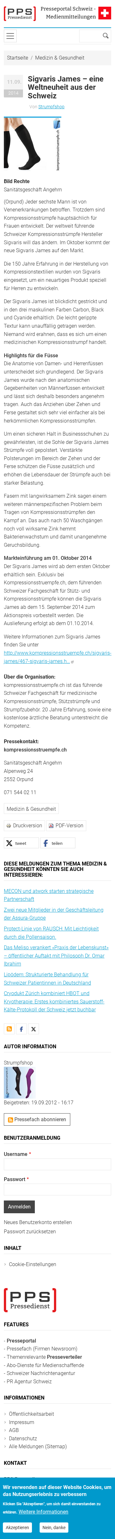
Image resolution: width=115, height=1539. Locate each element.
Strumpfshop (51, 106)
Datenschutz (23, 1439)
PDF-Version (69, 826)
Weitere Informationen (43, 1512)
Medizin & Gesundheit (59, 58)
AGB (14, 1430)
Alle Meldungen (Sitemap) (38, 1446)
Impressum (21, 1422)
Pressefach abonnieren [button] (39, 1119)
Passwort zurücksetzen (30, 1232)
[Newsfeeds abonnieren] (9, 1028)
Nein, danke (53, 1527)
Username (15, 1154)
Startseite (17, 58)
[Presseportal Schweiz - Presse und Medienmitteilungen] (20, 13)
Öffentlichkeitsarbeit (31, 1414)
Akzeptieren (17, 1527)
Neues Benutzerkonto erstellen (38, 1222)
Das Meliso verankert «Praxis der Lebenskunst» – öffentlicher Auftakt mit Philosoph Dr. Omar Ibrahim (56, 955)
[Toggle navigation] (10, 36)
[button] (32, 143)
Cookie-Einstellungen (32, 1264)
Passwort (14, 1179)
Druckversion (27, 826)
